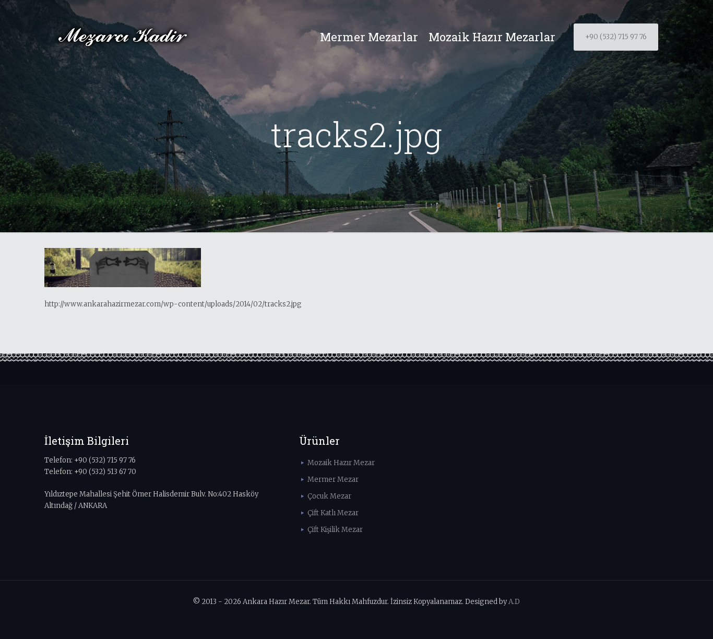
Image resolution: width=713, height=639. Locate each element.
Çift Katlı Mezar (333, 512)
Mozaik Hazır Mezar (341, 462)
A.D (514, 601)
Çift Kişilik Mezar (335, 529)
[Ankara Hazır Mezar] (122, 37)
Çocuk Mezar (329, 496)
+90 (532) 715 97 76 (616, 36)
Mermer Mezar (333, 479)
